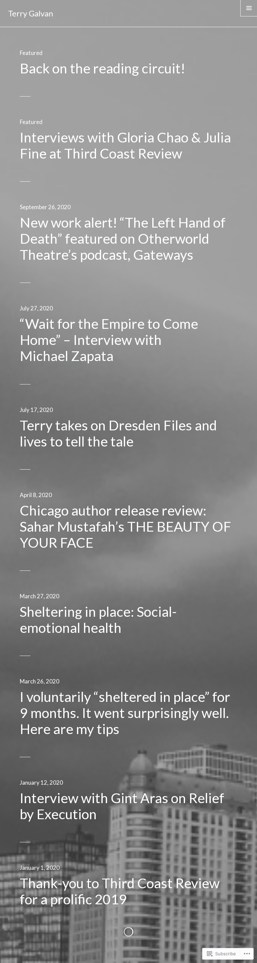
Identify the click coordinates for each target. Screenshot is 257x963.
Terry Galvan (30, 13)
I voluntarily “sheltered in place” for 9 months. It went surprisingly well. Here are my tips (125, 712)
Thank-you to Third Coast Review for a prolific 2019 (120, 891)
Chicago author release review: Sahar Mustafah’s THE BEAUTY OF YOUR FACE (125, 526)
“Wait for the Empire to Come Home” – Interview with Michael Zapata (109, 339)
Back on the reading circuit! (102, 68)
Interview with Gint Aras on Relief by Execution (122, 806)
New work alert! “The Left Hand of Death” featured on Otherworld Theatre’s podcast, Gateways (123, 238)
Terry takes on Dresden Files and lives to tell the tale (118, 433)
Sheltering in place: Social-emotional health (98, 619)
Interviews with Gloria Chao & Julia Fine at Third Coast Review (125, 145)
